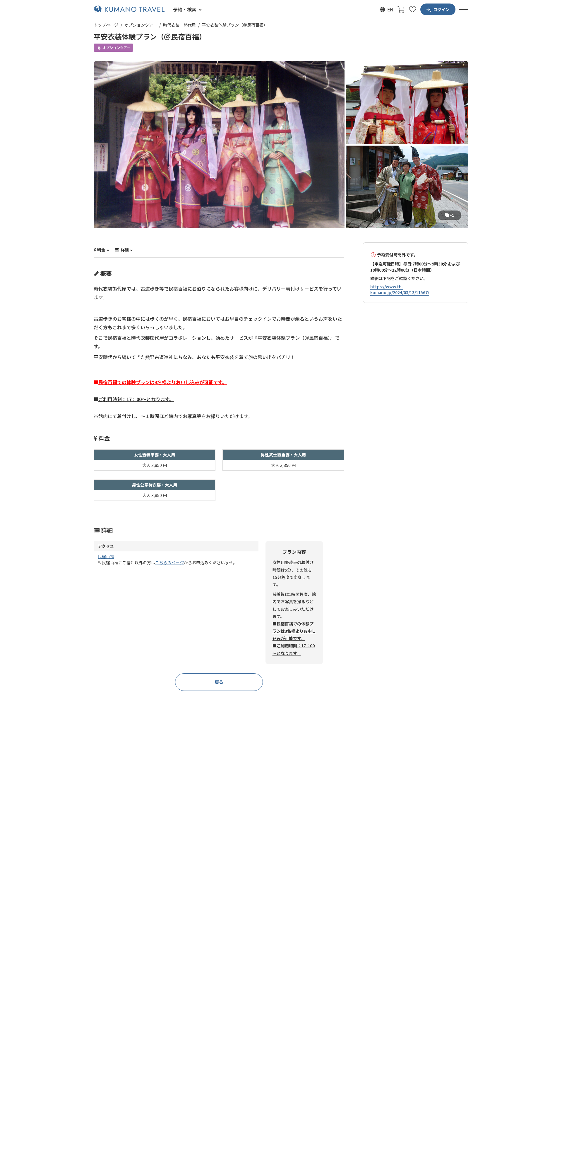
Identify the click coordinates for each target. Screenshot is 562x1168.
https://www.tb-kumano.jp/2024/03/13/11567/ (399, 289)
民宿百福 (106, 556)
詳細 (124, 250)
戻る (219, 682)
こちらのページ (169, 562)
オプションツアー (140, 25)
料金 (101, 250)
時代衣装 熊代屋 (179, 25)
